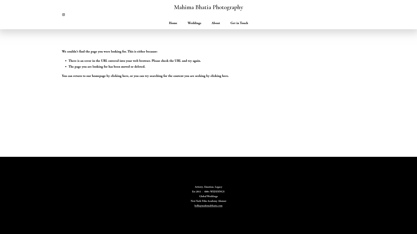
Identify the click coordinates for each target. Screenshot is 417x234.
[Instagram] (63, 14)
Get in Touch (239, 23)
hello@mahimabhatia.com (208, 205)
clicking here (119, 76)
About (216, 23)
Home (173, 23)
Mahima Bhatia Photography (208, 7)
